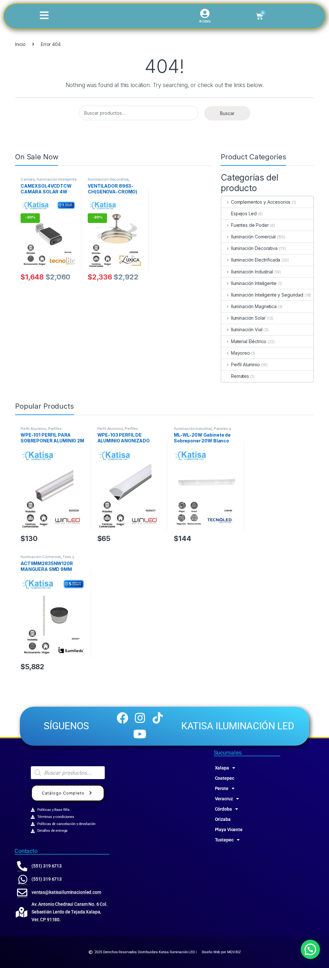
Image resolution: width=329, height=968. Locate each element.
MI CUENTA (204, 21)
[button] (310, 949)
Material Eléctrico (248, 341)
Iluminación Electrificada (255, 259)
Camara (28, 179)
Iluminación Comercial (253, 236)
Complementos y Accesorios (260, 202)
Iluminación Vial (246, 329)
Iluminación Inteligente (254, 283)
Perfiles (55, 428)
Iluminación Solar (248, 318)
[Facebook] (122, 718)
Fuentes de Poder (250, 225)
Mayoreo (240, 353)
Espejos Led (243, 213)
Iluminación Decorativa (108, 179)
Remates (240, 376)
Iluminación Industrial (252, 271)
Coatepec (224, 778)
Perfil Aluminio (245, 364)
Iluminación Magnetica (254, 306)
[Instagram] (140, 718)
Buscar (227, 113)
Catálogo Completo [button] (63, 793)
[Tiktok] (158, 718)
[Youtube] (140, 734)
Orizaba (223, 819)
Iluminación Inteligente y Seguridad (49, 181)
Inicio (20, 44)
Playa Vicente (229, 829)
